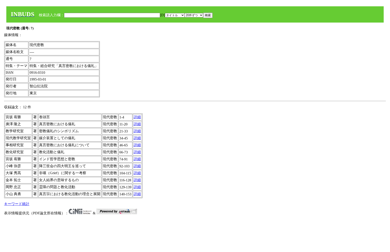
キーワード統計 (16, 204)
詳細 (137, 117)
